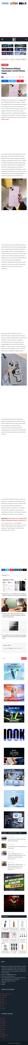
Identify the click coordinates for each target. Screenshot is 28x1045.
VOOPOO (4, 997)
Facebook (3, 982)
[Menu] (2, 39)
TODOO (3, 1008)
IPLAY (3, 1006)
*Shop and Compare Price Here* (8, 981)
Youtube (3, 984)
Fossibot (3, 1023)
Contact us (3, 974)
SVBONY (3, 1018)
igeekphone (17, 1043)
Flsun (3, 1027)
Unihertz (3, 1025)
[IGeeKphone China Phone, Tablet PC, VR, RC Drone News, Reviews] (14, 39)
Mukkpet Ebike (5, 1035)
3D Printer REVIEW (12, 833)
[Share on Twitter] (12, 81)
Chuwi (3, 1020)
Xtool (3, 1031)
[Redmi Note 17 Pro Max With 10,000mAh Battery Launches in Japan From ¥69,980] (14, 585)
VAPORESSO (4, 995)
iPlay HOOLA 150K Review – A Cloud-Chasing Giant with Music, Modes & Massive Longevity (16, 867)
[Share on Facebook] (5, 81)
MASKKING (4, 1003)
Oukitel (3, 1033)
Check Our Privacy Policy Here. (8, 976)
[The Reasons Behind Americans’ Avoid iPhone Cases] (14, 90)
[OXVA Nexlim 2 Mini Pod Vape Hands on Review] (4, 838)
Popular (4, 833)
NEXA (3, 1001)
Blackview (4, 1022)
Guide (5, 65)
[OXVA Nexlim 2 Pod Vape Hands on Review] (4, 846)
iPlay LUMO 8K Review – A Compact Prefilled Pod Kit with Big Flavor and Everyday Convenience (16, 856)
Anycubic (3, 1029)
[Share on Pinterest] (20, 81)
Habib (7, 77)
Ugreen (3, 1036)
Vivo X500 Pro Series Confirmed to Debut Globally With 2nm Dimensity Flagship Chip (14, 636)
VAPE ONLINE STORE (6, 994)
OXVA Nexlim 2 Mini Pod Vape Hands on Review (16, 840)
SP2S (3, 1005)
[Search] (26, 39)
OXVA (3, 999)
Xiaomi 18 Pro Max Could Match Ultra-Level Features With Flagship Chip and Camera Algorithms (13, 615)
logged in (11, 648)
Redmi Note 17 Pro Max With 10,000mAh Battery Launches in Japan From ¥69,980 (14, 594)
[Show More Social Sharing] (25, 81)
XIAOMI (20, 833)
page (7, 525)
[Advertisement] (14, 21)
